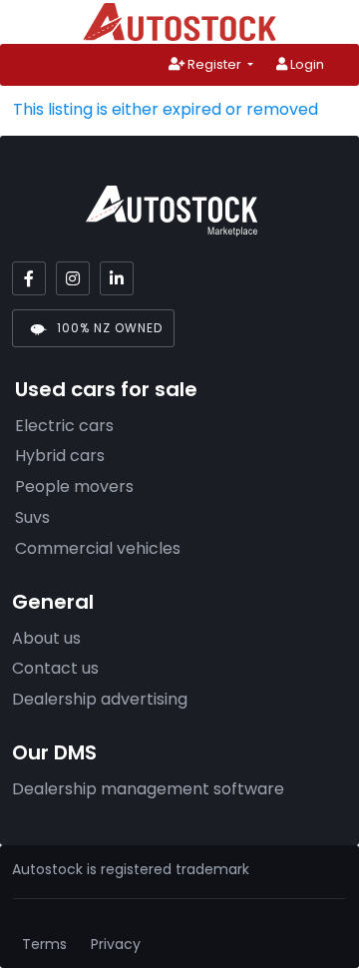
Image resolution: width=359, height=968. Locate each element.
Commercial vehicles (97, 548)
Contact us (55, 668)
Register (214, 64)
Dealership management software (148, 788)
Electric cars (64, 425)
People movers (74, 486)
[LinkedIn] (117, 278)
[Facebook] (29, 278)
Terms (44, 944)
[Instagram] (73, 278)
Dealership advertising (99, 699)
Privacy (116, 944)
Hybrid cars (60, 455)
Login (305, 64)
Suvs (32, 517)
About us (46, 638)
